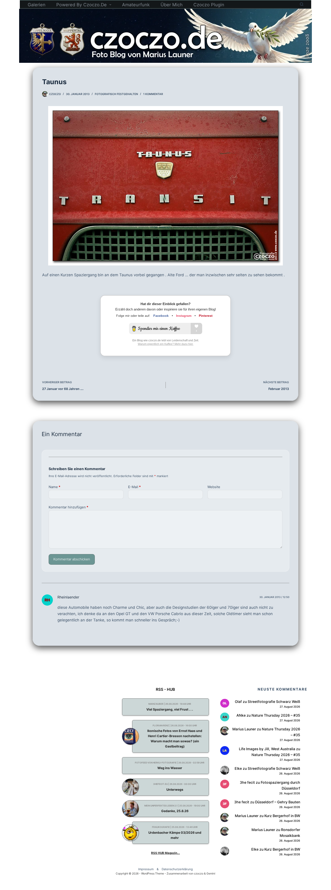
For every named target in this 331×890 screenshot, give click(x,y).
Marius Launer (244, 729)
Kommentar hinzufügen (68, 507)
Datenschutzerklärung (177, 869)
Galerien (36, 4)
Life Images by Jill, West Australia (267, 749)
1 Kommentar (153, 94)
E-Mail (134, 487)
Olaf (238, 702)
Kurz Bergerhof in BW (282, 816)
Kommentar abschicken (71, 559)
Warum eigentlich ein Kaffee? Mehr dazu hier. (165, 344)
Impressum (146, 869)
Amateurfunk (136, 4)
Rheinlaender (68, 597)
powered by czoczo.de (81, 4)
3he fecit (247, 782)
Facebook (161, 315)
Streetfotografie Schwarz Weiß (274, 702)
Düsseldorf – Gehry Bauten (277, 802)
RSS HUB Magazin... (165, 853)
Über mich (172, 4)
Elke (238, 768)
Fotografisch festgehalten (116, 94)
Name (54, 487)
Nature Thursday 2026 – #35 (276, 715)
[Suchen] (301, 4)
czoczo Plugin (208, 4)
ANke (241, 715)
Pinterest (206, 315)
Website (213, 487)
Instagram (183, 315)
